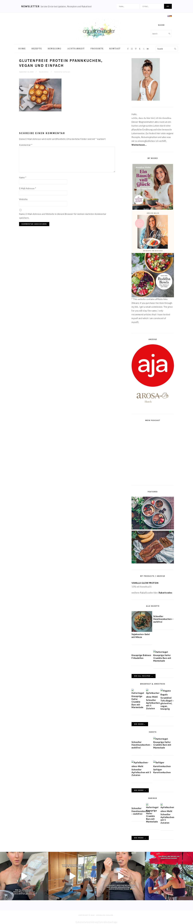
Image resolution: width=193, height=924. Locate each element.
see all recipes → (143, 676)
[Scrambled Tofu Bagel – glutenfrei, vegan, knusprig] (167, 694)
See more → (140, 790)
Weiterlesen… (139, 144)
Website (23, 199)
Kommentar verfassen (62, 72)
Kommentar (25, 145)
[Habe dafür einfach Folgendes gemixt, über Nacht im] (24, 876)
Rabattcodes (166, 592)
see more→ (140, 724)
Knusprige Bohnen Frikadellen (141, 656)
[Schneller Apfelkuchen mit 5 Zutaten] (153, 696)
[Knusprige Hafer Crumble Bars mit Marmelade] (160, 652)
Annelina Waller (99, 30)
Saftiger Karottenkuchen (162, 771)
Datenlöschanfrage (108, 922)
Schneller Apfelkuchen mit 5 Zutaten (141, 772)
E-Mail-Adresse (27, 188)
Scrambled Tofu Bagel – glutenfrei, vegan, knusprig (167, 703)
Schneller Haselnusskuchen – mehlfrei (163, 619)
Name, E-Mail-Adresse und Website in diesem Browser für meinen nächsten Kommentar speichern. (62, 216)
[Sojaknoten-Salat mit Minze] (142, 631)
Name (22, 177)
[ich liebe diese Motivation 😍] (72, 876)
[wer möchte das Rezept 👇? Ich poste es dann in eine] (120, 876)
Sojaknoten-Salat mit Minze (141, 635)
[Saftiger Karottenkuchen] (163, 766)
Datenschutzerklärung (87, 922)
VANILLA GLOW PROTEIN (145, 583)
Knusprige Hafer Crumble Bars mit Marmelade (162, 658)
